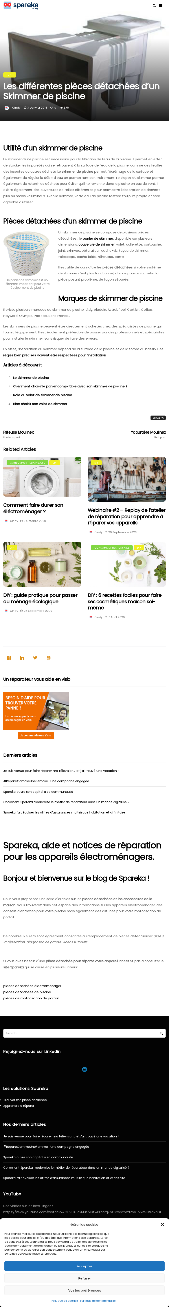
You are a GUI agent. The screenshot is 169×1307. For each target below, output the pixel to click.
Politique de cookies (64, 1301)
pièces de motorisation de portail (31, 998)
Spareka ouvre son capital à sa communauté (38, 791)
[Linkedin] (23, 657)
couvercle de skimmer (97, 244)
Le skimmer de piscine (31, 377)
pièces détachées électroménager (32, 985)
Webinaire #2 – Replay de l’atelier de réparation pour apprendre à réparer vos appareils (127, 516)
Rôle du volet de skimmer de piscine (42, 395)
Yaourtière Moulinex (148, 434)
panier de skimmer (98, 238)
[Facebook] (10, 657)
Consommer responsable (27, 462)
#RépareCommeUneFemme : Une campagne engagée (46, 781)
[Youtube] (49, 657)
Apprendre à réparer (18, 1106)
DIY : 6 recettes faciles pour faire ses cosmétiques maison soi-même (125, 601)
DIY (10, 74)
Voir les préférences (84, 1290)
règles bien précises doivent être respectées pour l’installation (54, 355)
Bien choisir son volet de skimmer (40, 403)
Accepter (84, 1266)
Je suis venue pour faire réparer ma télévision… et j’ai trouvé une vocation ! (61, 771)
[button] (162, 1224)
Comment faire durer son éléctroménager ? (33, 508)
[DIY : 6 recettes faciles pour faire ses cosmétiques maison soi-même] (127, 564)
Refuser (84, 1278)
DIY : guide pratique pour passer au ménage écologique (40, 598)
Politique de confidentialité (98, 1301)
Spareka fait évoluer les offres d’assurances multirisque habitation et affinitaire (64, 812)
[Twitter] (36, 657)
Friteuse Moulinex (18, 434)
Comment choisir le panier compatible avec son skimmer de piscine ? (70, 386)
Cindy (16, 107)
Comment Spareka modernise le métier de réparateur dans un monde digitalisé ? (66, 802)
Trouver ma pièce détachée (25, 1100)
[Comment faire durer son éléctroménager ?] (42, 477)
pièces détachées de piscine (27, 992)
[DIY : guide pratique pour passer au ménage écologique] (42, 564)
